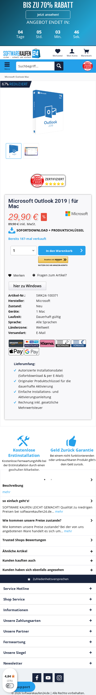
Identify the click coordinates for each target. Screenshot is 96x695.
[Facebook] (36, 677)
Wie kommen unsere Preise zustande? (31, 520)
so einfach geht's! (15, 501)
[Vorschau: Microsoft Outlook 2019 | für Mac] (13, 151)
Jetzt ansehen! (48, 14)
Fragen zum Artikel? (51, 275)
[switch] (10, 685)
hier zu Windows (27, 285)
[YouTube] (48, 677)
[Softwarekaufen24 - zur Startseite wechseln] (24, 53)
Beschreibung (12, 485)
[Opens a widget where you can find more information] (19, 687)
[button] (53, 261)
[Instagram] (59, 677)
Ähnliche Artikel (14, 551)
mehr (6, 492)
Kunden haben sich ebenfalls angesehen (33, 570)
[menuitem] (86, 52)
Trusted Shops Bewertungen (24, 540)
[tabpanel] (24, 455)
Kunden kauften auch (18, 560)
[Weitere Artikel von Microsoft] (76, 213)
